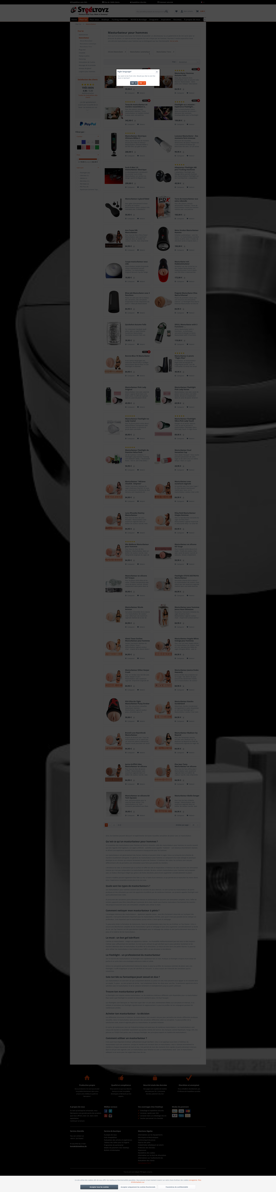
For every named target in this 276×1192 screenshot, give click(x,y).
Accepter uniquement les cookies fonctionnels (138, 1187)
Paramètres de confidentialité (177, 1187)
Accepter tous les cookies (99, 1187)
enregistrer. (193, 1180)
